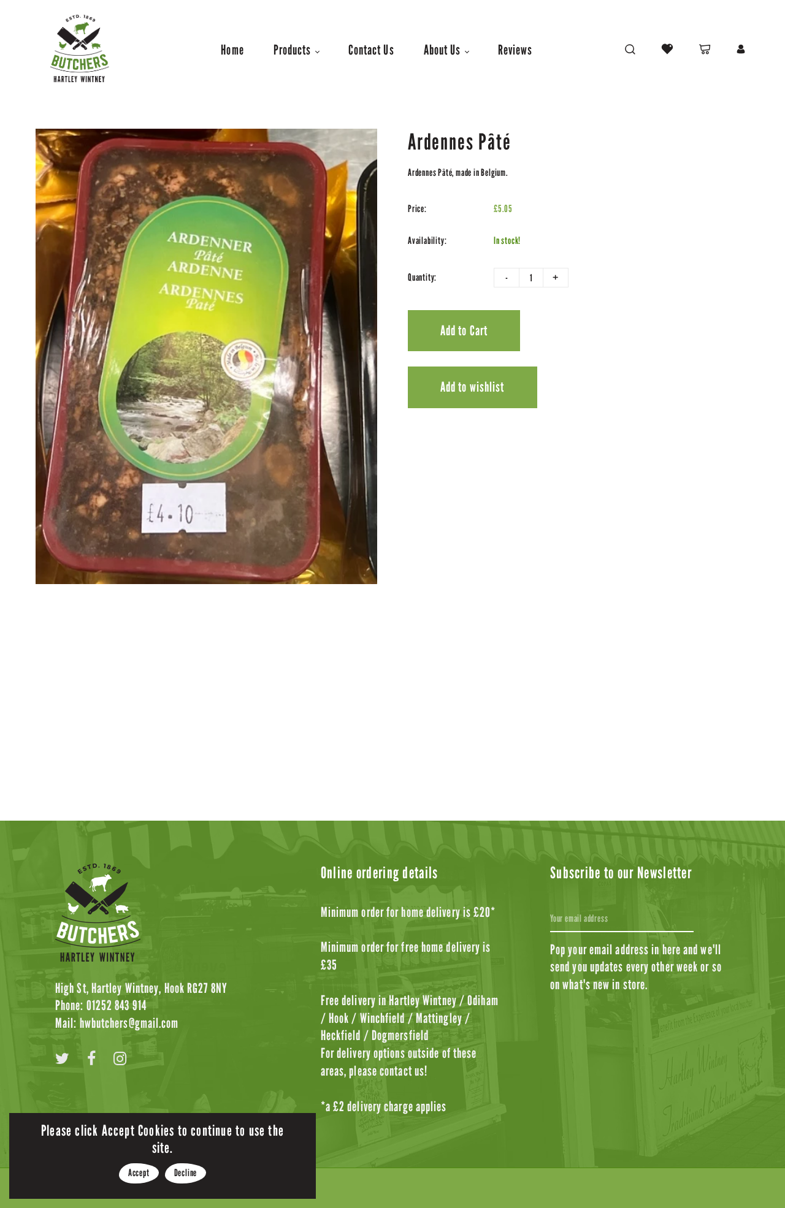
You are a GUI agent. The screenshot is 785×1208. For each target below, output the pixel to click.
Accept (139, 1173)
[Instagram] (120, 1060)
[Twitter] (62, 1060)
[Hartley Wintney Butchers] (78, 48)
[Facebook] (91, 1060)
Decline (185, 1173)
